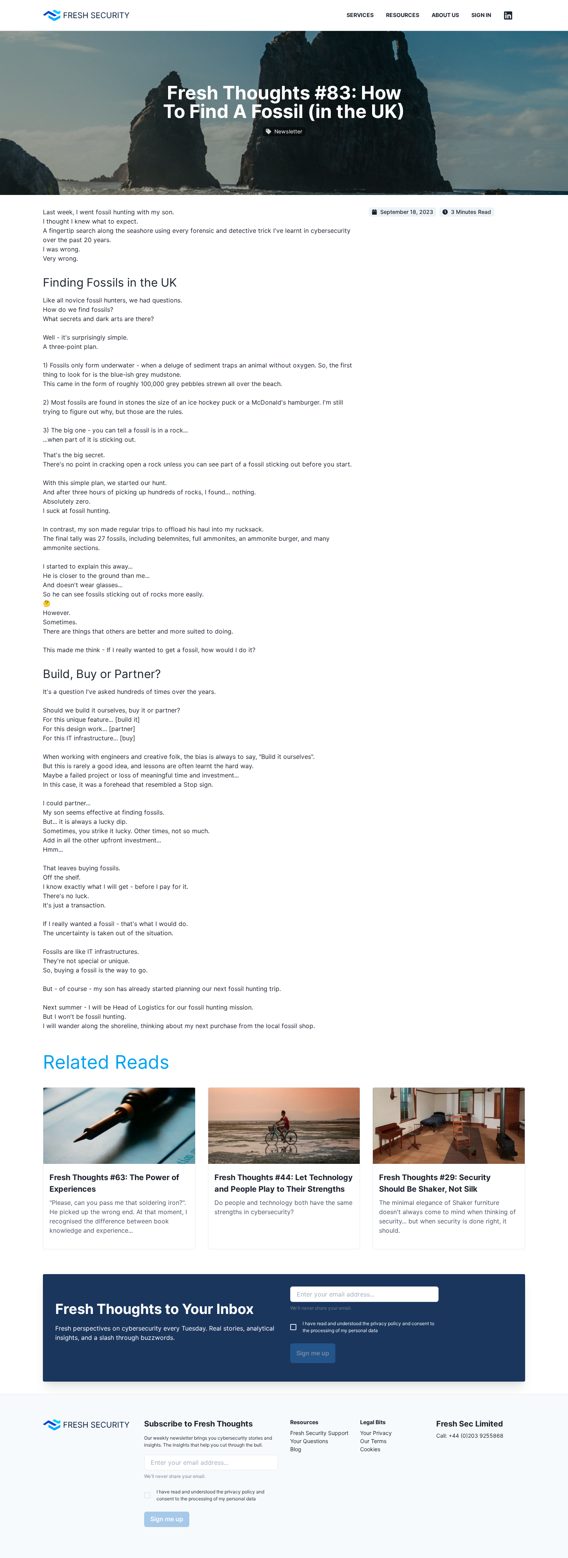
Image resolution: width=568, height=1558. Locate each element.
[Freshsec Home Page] (86, 15)
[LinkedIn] (508, 15)
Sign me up (312, 1353)
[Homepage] (86, 1424)
